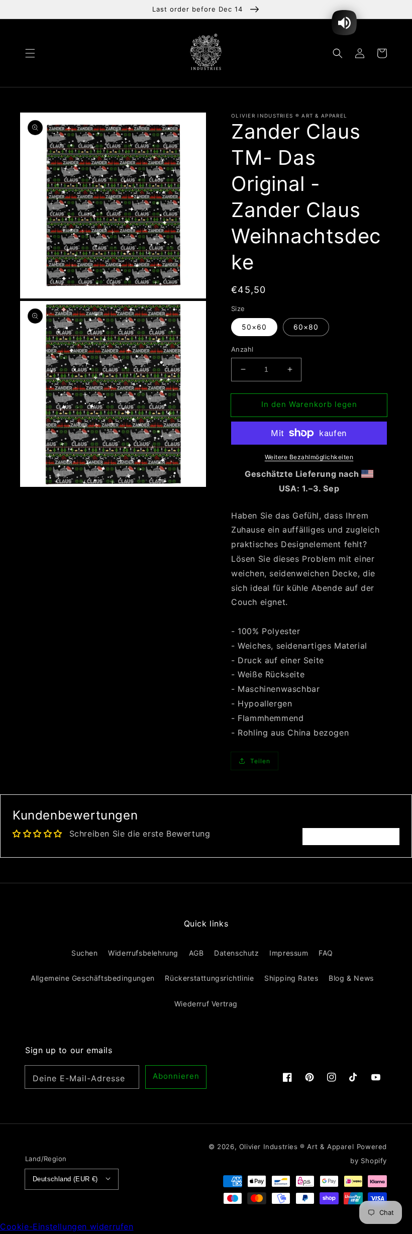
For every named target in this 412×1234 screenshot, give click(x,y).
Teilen (260, 761)
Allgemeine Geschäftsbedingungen (93, 978)
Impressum (288, 953)
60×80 (306, 327)
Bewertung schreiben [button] (351, 837)
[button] (30, 53)
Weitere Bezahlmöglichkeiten (309, 457)
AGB (196, 953)
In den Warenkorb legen (309, 404)
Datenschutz (236, 953)
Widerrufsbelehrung (143, 953)
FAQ (326, 953)
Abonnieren (176, 1076)
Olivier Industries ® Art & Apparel (296, 1147)
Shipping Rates (291, 978)
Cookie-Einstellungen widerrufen (67, 1226)
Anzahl (242, 349)
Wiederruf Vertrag (206, 1003)
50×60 (254, 327)
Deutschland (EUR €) (65, 1179)
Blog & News (351, 978)
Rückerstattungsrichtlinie (209, 978)
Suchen (84, 953)
